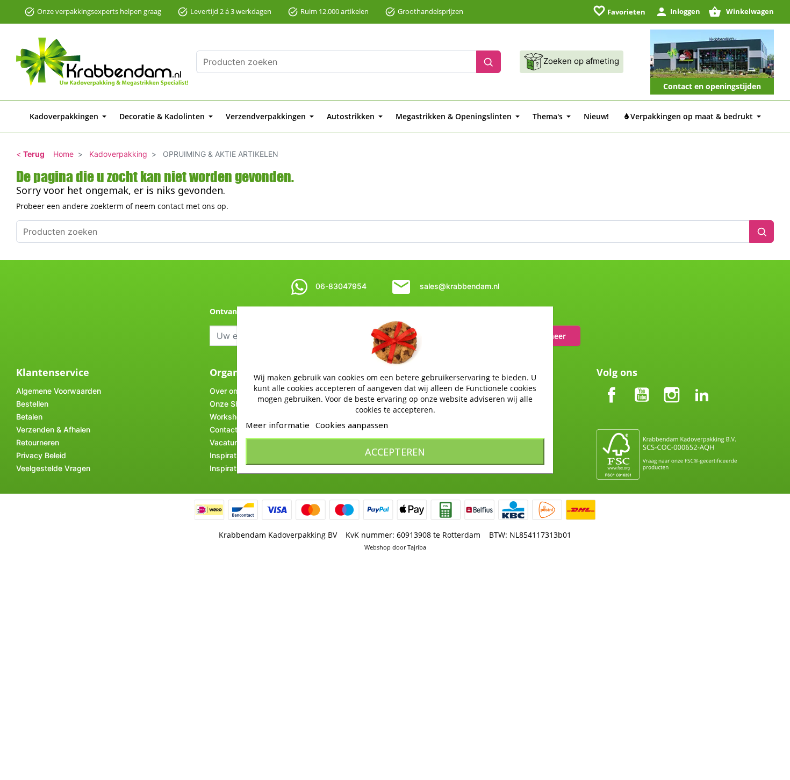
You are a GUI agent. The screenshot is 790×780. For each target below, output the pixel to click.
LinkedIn (702, 386)
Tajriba (416, 547)
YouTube (641, 386)
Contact (224, 429)
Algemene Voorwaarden (58, 390)
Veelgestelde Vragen (53, 468)
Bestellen (32, 403)
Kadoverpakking (118, 153)
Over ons (226, 390)
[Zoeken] (488, 61)
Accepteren (395, 451)
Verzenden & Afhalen (53, 429)
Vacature (225, 442)
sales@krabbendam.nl (459, 286)
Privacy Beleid (41, 455)
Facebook (611, 386)
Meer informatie (278, 425)
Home (63, 153)
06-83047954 (341, 286)
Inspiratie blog (235, 468)
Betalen (29, 416)
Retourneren (37, 442)
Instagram (672, 386)
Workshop (228, 416)
